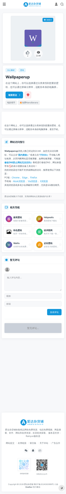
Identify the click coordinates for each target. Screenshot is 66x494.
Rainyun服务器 (33, 436)
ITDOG (43, 154)
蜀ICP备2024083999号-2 (45, 484)
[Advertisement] (34, 116)
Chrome (15, 177)
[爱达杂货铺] (33, 4)
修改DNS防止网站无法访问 (17, 162)
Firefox (33, 177)
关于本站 (44, 443)
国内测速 (22, 154)
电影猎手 (11, 102)
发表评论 (54, 312)
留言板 (33, 443)
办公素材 (11, 70)
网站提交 (10, 443)
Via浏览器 (32, 181)
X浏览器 (44, 181)
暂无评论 (15, 259)
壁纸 (22, 70)
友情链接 (22, 443)
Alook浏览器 (19, 181)
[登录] (56, 4)
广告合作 (56, 443)
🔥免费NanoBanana (29, 102)
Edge (24, 177)
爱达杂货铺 (28, 484)
